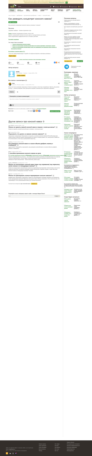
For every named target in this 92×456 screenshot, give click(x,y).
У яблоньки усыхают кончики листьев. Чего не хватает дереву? (78, 153)
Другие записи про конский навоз (25, 121)
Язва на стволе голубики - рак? (78, 171)
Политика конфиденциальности (73, 445)
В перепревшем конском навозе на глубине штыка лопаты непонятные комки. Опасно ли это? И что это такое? (73, 53)
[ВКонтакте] (54, 62)
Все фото (57, 445)
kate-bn (10, 173)
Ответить (12, 91)
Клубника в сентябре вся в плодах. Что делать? (77, 214)
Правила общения (70, 442)
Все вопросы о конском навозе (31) (16, 51)
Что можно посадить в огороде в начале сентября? (78, 179)
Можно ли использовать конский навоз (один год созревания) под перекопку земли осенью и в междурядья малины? (34, 165)
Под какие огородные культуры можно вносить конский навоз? (73, 31)
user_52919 (11, 125)
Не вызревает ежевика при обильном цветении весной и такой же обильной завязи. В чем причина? (73, 185)
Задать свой (80, 61)
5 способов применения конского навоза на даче (24, 153)
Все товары (57, 444)
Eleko (9, 151)
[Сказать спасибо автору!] (58, 91)
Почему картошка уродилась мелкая (78, 104)
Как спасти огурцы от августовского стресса (77, 98)
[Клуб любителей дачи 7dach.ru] (13, 5)
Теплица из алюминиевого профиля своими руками (78, 160)
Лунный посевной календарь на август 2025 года (78, 75)
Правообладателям (71, 449)
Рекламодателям (70, 450)
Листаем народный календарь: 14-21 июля (78, 89)
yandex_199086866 (12, 162)
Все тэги (56, 450)
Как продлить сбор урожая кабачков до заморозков (77, 112)
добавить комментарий (55, 111)
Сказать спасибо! (21, 75)
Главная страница (42, 444)
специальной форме (41, 108)
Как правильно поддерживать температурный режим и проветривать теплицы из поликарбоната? (71, 167)
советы (34, 59)
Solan (13, 83)
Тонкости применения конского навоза (21, 44)
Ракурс (10, 33)
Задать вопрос (12, 56)
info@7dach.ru (12, 449)
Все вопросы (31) (68, 61)
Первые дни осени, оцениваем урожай (77, 207)
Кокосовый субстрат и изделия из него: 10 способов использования (78, 126)
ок (66, 2)
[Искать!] (50, 6)
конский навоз (25, 59)
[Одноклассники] (56, 62)
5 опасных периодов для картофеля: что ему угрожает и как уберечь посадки (78, 119)
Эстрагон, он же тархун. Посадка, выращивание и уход (78, 191)
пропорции (43, 59)
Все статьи (57, 449)
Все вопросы (57, 447)
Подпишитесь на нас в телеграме (76, 67)
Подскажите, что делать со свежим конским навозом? (26, 134)
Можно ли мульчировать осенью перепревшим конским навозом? (30, 175)
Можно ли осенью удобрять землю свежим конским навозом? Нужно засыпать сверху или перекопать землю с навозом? (73, 38)
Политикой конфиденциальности (56, 2)
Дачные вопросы (42, 449)
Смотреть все (34, 183)
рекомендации (38, 59)
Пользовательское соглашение (73, 444)
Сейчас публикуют (42, 445)
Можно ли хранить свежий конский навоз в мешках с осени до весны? (31, 127)
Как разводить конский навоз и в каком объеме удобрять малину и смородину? (30, 144)
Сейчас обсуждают (42, 447)
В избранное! (13, 22)
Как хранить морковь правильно (77, 199)
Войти (81, 6)
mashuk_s (10, 142)
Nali (9, 132)
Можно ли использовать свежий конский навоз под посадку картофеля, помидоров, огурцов (33, 45)
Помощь (40, 450)
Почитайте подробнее (13, 39)
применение (30, 59)
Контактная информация (72, 447)
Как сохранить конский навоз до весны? (73, 26)
